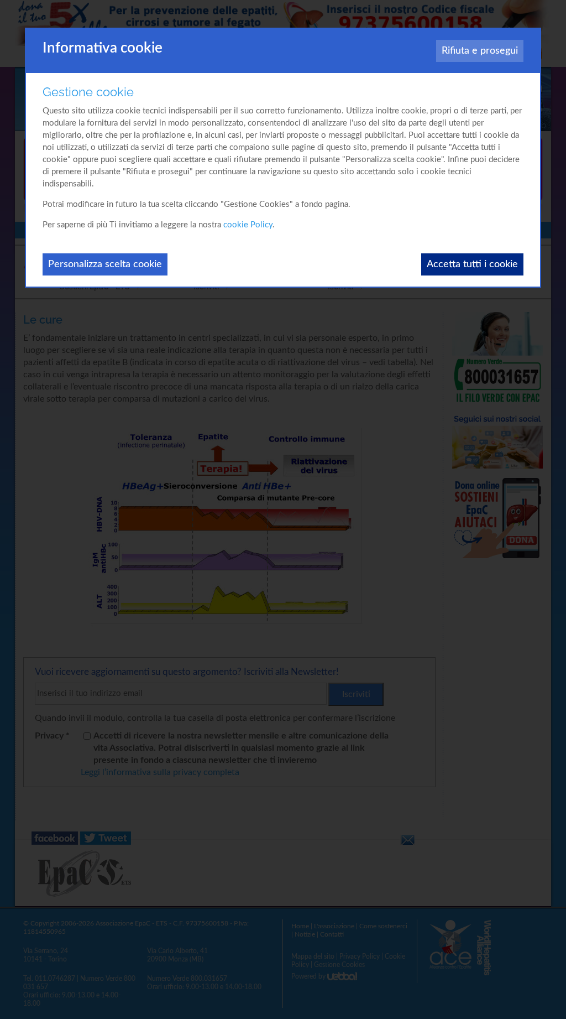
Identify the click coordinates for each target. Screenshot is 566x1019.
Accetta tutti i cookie (472, 264)
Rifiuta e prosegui (480, 51)
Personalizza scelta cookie (105, 264)
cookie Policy (247, 225)
